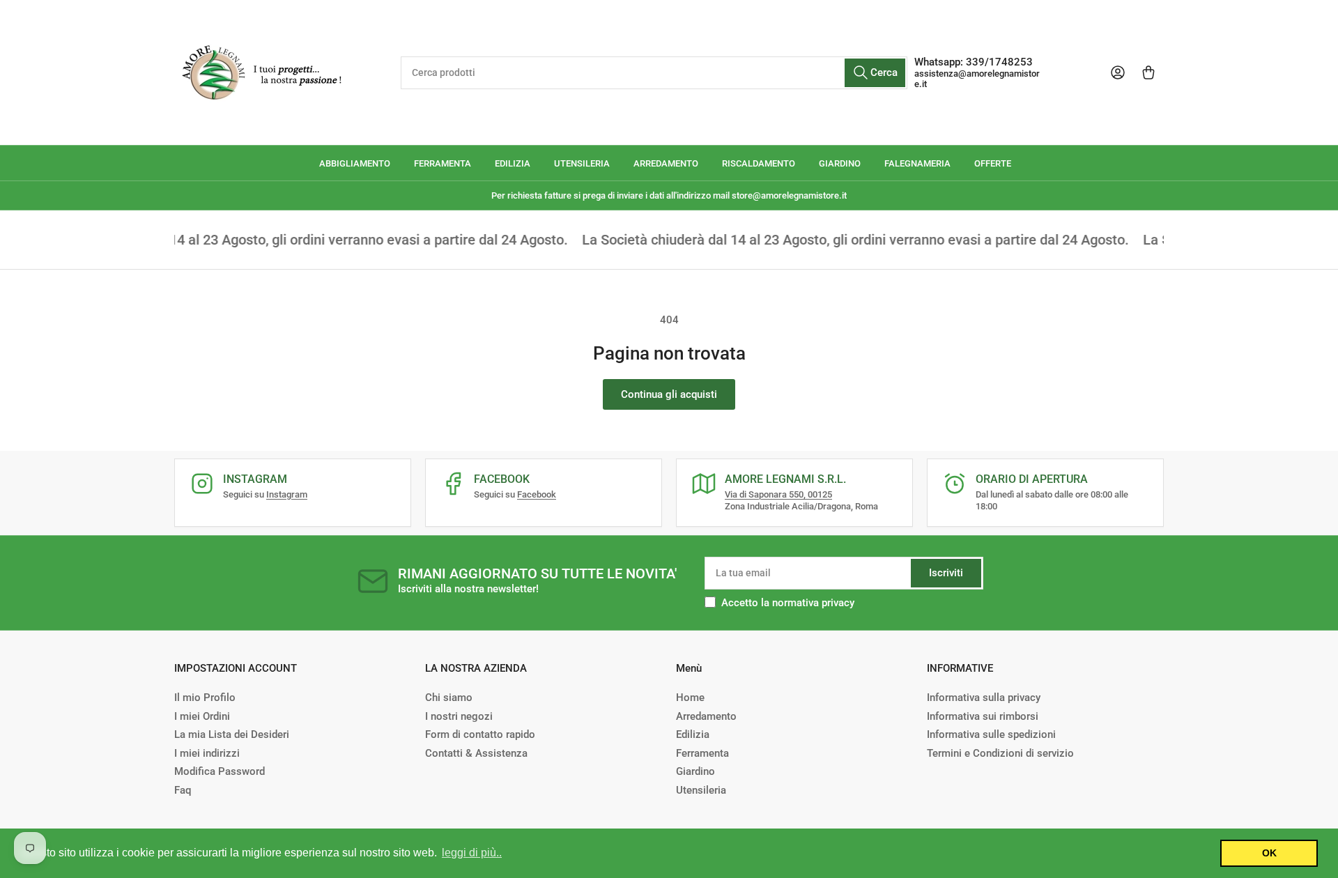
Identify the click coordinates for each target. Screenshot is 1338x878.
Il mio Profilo (205, 697)
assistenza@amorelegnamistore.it (977, 78)
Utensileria (701, 790)
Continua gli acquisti (669, 394)
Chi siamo (448, 697)
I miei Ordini (202, 716)
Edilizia (692, 734)
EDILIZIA (512, 163)
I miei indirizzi (207, 753)
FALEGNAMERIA (917, 163)
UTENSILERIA (582, 163)
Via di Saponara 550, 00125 (778, 494)
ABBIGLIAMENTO (354, 163)
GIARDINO (840, 163)
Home (690, 697)
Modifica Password (219, 771)
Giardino (695, 771)
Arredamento (706, 716)
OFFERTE (992, 163)
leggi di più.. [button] (472, 852)
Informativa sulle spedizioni (991, 734)
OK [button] (1269, 852)
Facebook (536, 494)
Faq (182, 790)
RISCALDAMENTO (758, 163)
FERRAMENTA (442, 163)
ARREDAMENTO (665, 163)
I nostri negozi (459, 716)
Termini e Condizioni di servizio (1000, 753)
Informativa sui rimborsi (982, 716)
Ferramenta (702, 753)
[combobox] (654, 72)
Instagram (286, 494)
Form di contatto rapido (480, 734)
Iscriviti (946, 573)
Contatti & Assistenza (476, 753)
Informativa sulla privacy (983, 697)
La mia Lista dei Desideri (231, 734)
